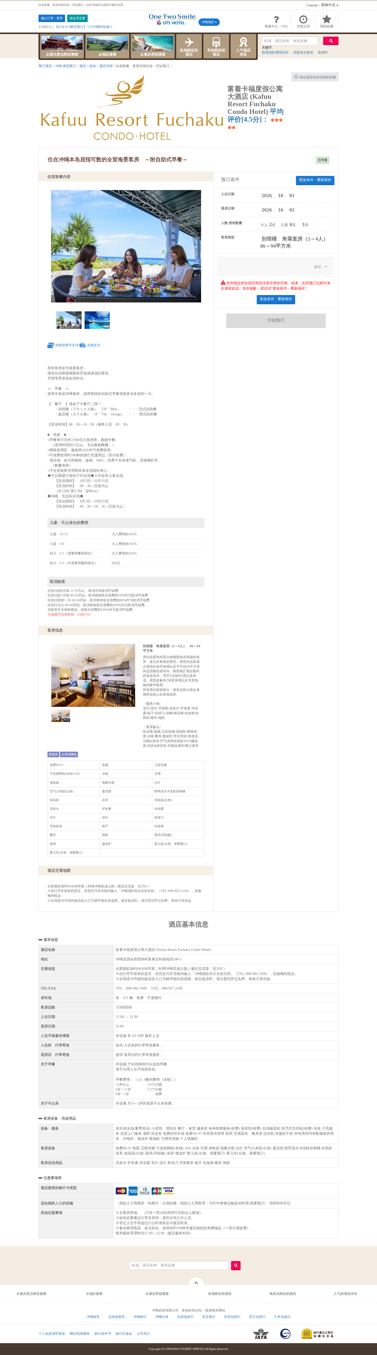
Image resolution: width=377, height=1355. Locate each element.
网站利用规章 (80, 1334)
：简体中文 (321, 5)
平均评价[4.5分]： (255, 115)
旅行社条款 (124, 1334)
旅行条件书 (102, 1334)
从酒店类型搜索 (152, 54)
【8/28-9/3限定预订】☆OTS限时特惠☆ (84, 27)
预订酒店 (45, 66)
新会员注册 (77, 18)
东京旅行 (208, 1317)
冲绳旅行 (140, 1317)
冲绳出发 (161, 1317)
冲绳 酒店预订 (65, 66)
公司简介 (143, 1334)
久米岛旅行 (282, 1317)
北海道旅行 (185, 1317)
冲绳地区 (208, 22)
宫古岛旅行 (257, 1317)
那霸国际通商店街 (275, 52)
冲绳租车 (93, 1317)
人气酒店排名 (243, 52)
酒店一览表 (87, 66)
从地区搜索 (107, 54)
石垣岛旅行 (232, 1317)
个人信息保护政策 (51, 1334)
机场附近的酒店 (189, 52)
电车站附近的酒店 (283, 1294)
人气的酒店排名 (345, 1294)
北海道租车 (116, 1317)
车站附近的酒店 (216, 52)
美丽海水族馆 (303, 52)
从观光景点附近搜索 (62, 54)
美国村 (323, 52)
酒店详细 (106, 66)
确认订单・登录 (52, 18)
